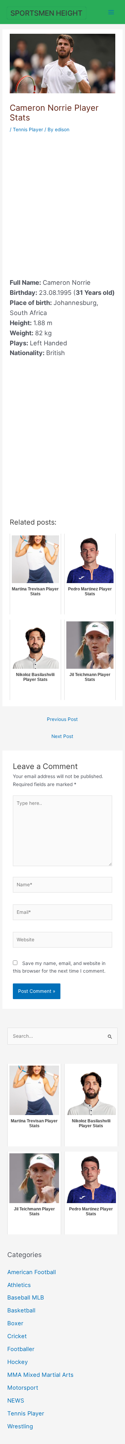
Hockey (17, 1361)
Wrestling (20, 1426)
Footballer (20, 1348)
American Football (31, 1272)
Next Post (62, 736)
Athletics (19, 1284)
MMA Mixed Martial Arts (40, 1374)
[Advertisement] (62, 201)
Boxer (15, 1323)
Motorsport (22, 1387)
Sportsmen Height (46, 13)
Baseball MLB (25, 1297)
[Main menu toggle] (111, 12)
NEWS (15, 1400)
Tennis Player (28, 129)
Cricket (17, 1336)
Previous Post (62, 719)
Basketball (21, 1310)
